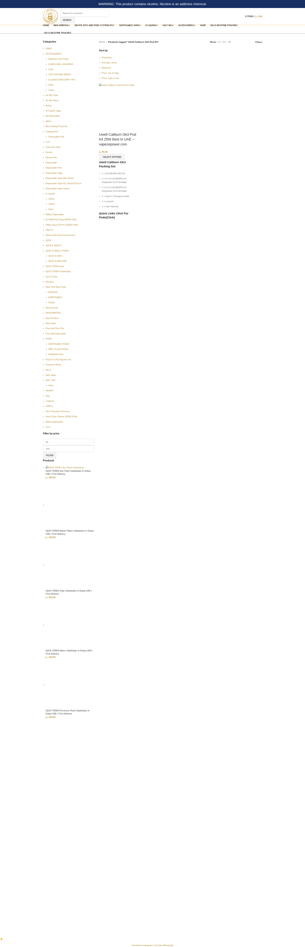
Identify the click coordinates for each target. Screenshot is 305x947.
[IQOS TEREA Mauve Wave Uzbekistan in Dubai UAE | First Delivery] (70, 504)
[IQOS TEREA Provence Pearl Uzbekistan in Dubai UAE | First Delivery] (70, 684)
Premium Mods (53, 364)
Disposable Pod (56, 136)
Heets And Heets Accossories (60, 235)
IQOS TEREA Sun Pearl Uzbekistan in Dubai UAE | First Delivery (68, 472)
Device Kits (51, 157)
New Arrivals (52, 307)
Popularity (107, 57)
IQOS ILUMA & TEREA (57, 250)
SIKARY (50, 390)
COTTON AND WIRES (59, 74)
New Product (52, 318)
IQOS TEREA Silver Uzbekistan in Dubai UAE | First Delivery (69, 652)
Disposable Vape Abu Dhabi (60, 178)
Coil (47, 141)
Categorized (52, 131)
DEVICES (53, 292)
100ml (51, 199)
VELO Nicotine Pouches (58, 411)
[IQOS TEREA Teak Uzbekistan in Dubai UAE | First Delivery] (70, 564)
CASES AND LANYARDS (60, 64)
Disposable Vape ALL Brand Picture (63, 183)
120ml (51, 204)
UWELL (49, 406)
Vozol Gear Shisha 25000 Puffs (61, 416)
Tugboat (50, 401)
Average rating (109, 62)
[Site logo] (50, 16)
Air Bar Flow (52, 95)
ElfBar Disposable (55, 214)
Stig (47, 396)
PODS (51, 302)
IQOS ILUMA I (55, 256)
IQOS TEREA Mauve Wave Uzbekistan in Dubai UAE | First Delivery (70, 532)
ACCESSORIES (53, 53)
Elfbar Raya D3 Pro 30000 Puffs (62, 225)
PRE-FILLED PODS (58, 349)
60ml (50, 209)
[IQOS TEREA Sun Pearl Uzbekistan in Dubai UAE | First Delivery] (65, 467)
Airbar (49, 105)
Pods (50, 85)
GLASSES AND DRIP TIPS (61, 79)
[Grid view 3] (243, 42)
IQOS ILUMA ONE (57, 261)
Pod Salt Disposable (56, 333)
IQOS (48, 240)
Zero (48, 427)
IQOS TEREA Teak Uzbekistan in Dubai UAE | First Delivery (69, 592)
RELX (48, 370)
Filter (49, 455)
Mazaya (50, 281)
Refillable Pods (55, 354)
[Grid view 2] (238, 42)
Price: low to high (110, 73)
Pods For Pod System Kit (58, 359)
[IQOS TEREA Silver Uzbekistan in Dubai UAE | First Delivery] (70, 624)
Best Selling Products (56, 126)
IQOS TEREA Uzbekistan (58, 271)
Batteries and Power (58, 59)
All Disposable (53, 116)
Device (49, 152)
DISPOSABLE (55, 297)
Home (102, 42)
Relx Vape (51, 375)
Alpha (48, 121)
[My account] (239, 16)
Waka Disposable (54, 421)
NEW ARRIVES (53, 313)
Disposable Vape (54, 173)
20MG (49, 48)
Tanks (51, 90)
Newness (106, 67)
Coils (50, 69)
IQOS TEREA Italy (55, 266)
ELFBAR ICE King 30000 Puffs (61, 219)
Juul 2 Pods (51, 276)
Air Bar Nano (52, 100)
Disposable (51, 162)
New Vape (51, 323)
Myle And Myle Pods (56, 287)
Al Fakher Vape (53, 110)
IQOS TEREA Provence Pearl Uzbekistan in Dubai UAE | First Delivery (67, 712)
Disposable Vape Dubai (57, 188)
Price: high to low (110, 78)
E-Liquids (50, 193)
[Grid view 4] (248, 42)
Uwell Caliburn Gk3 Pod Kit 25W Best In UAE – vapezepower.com (117, 139)
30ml (50, 385)
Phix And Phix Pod (55, 328)
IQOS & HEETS (53, 245)
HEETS (49, 230)
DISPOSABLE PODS (58, 344)
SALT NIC (51, 380)
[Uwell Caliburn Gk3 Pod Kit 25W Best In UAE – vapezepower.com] (116, 85)
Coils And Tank (53, 147)
